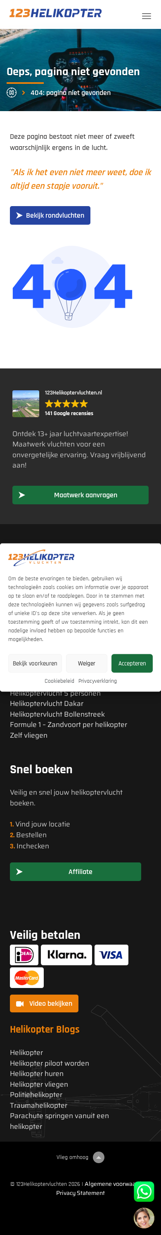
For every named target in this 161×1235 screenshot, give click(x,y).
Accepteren (132, 663)
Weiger (86, 663)
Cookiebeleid (59, 681)
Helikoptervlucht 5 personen (55, 693)
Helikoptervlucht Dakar (46, 703)
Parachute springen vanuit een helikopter (59, 1121)
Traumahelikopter (38, 1105)
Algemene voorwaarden (116, 1183)
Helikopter (26, 1052)
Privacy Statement (80, 1192)
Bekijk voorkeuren (35, 663)
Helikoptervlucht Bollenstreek (57, 714)
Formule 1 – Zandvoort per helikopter (68, 725)
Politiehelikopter (36, 1095)
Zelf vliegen (28, 735)
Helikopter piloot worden (49, 1063)
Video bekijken (50, 1003)
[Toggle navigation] (146, 16)
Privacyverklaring (97, 681)
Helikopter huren (37, 1074)
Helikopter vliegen (39, 1084)
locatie (59, 824)
